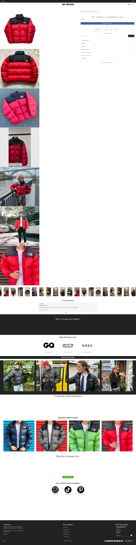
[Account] (131, 4)
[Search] (2, 4)
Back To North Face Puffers (68, 477)
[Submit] (131, 535)
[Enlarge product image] (19, 29)
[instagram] (2, 1)
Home (82, 11)
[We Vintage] (68, 4)
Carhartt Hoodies (66, 531)
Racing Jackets (66, 529)
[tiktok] (5, 1)
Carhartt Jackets (66, 536)
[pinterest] (3, 1)
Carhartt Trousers (66, 534)
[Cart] (133, 4)
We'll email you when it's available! (107, 33)
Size (107, 27)
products (85, 11)
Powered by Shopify (68, 540)
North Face (65, 527)
